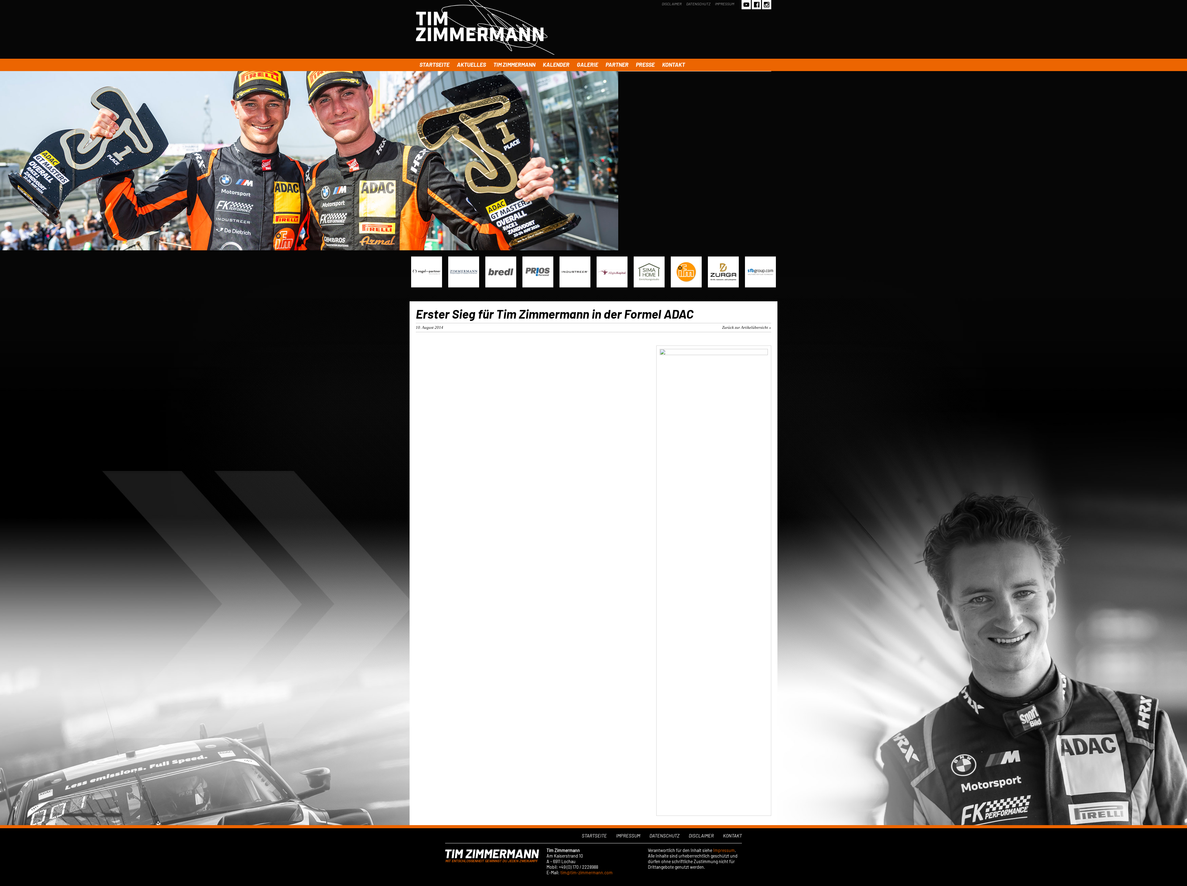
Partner (617, 64)
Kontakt (673, 64)
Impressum (724, 4)
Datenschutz (698, 4)
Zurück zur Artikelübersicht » (746, 327)
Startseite (434, 64)
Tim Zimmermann (514, 64)
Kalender (556, 64)
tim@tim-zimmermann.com (586, 872)
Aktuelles (471, 64)
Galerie (587, 64)
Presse (645, 64)
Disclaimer (672, 4)
